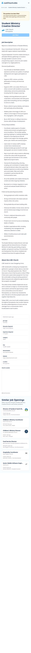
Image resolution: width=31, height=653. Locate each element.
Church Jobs (4, 7)
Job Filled (15, 35)
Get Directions (6, 393)
